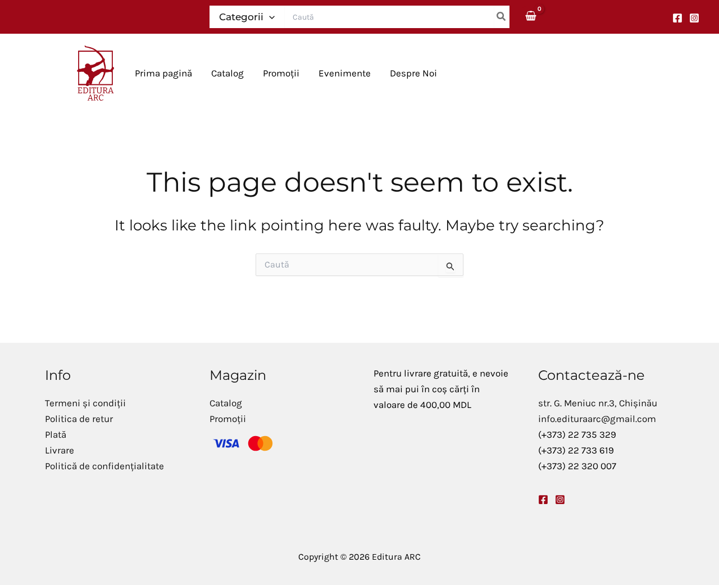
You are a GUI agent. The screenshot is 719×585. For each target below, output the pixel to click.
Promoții (228, 418)
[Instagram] (694, 18)
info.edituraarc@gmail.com (597, 418)
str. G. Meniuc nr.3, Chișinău (597, 403)
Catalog (226, 403)
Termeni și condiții (85, 403)
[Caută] (501, 17)
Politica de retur (79, 418)
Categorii (241, 16)
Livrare (59, 450)
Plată (55, 434)
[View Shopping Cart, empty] (531, 16)
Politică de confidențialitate (104, 465)
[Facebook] (677, 18)
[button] (269, 17)
